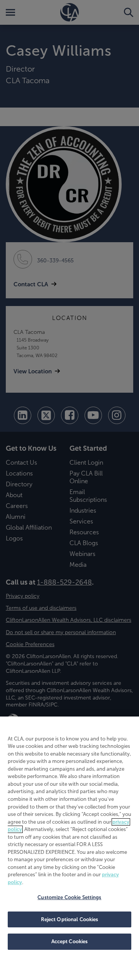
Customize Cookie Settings (69, 897)
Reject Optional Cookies (69, 919)
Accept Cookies (69, 941)
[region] (69, 836)
